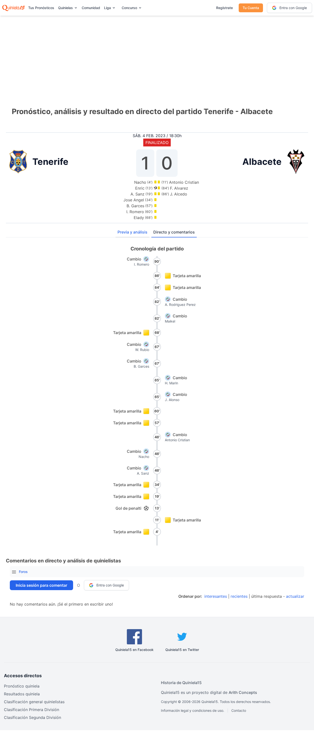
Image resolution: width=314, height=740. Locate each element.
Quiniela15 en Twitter (182, 650)
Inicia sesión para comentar (41, 585)
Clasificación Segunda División (32, 717)
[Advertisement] (157, 54)
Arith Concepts (243, 692)
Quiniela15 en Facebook (134, 650)
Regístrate (224, 8)
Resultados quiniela (22, 693)
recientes (239, 596)
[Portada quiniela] (13, 7)
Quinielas (65, 8)
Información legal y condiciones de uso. (192, 710)
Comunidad (91, 8)
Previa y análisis (132, 232)
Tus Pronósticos (41, 8)
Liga (107, 8)
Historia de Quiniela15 (181, 682)
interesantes (215, 596)
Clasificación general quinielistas (34, 701)
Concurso (129, 8)
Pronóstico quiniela (21, 686)
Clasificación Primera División (31, 709)
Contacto (238, 710)
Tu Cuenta (251, 8)
